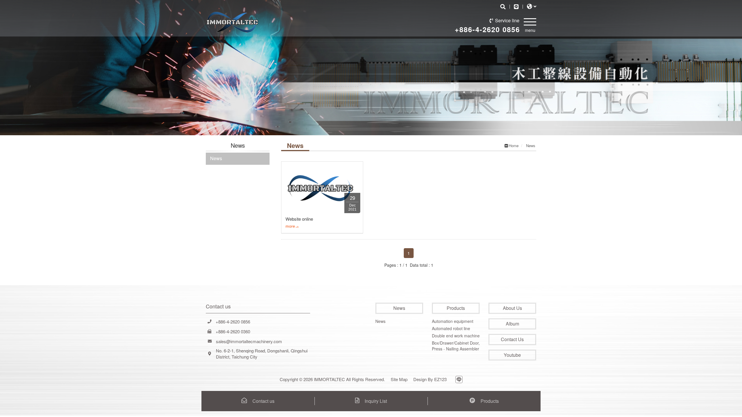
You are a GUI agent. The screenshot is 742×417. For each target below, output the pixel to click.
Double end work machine (456, 336)
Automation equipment (452, 321)
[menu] (530, 20)
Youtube (512, 355)
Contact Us (512, 339)
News (216, 158)
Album (512, 324)
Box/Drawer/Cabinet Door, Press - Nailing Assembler (456, 346)
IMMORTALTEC (232, 22)
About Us (512, 308)
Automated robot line (451, 328)
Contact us (218, 306)
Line (459, 379)
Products (456, 308)
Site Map (399, 379)
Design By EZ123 (430, 379)
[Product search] (502, 6)
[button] (37, 85)
